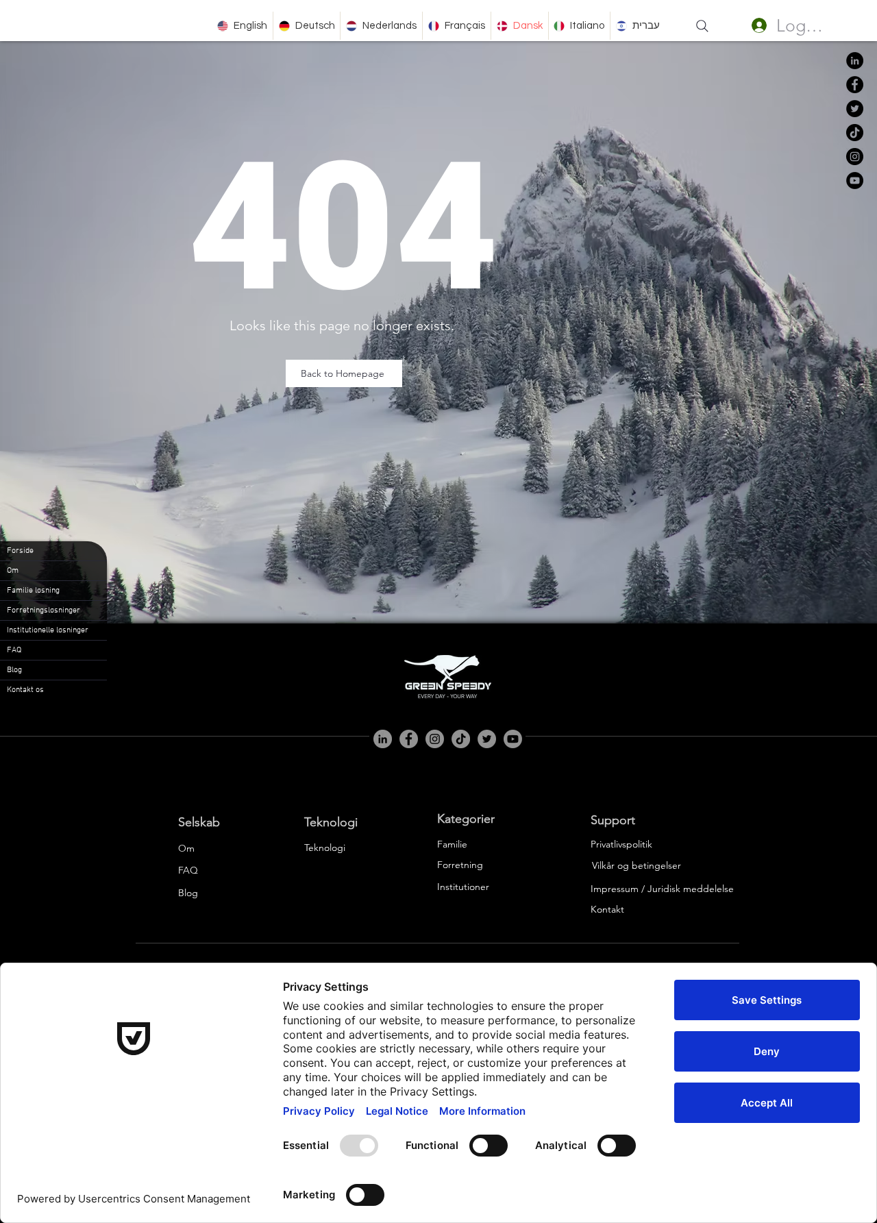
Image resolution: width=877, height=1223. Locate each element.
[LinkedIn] (854, 60)
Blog (14, 670)
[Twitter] (854, 108)
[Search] (702, 26)
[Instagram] (854, 156)
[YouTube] (854, 180)
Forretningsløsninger (43, 610)
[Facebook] (854, 84)
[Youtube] (513, 739)
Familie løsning (33, 590)
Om (12, 571)
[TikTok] (854, 132)
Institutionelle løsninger (47, 630)
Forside (20, 551)
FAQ (14, 650)
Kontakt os (25, 690)
